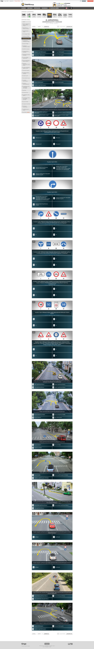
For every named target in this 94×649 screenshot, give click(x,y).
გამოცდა (23, 8)
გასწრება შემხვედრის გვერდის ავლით (26, 68)
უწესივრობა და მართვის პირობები (25, 28)
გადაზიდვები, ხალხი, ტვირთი (26, 95)
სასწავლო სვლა (25, 92)
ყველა (24, 21)
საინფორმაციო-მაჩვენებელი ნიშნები (25, 41)
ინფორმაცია (37, 8)
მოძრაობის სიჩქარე (25, 70)
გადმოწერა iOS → (60, 5)
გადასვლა (69, 26)
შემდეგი (46, 26)
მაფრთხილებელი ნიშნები (25, 31)
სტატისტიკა (44, 8)
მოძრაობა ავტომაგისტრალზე (25, 84)
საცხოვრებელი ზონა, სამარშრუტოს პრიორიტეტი (26, 87)
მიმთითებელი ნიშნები (26, 38)
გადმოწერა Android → (67, 5)
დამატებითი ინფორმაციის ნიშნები (26, 46)
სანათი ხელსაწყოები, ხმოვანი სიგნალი (26, 61)
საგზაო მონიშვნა (25, 101)
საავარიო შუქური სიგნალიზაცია (25, 58)
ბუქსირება (24, 90)
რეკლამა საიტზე (54, 8)
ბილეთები (29, 8)
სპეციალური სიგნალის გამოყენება (26, 55)
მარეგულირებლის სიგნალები (25, 52)
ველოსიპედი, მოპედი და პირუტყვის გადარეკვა (26, 98)
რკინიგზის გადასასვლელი (25, 80)
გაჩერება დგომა (25, 75)
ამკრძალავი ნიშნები (25, 36)
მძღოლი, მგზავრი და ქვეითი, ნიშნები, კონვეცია (26, 25)
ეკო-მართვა (25, 112)
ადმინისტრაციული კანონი (25, 109)
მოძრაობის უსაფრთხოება (24, 106)
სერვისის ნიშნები (25, 43)
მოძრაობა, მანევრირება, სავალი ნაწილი (26, 64)
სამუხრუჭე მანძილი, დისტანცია (25, 73)
